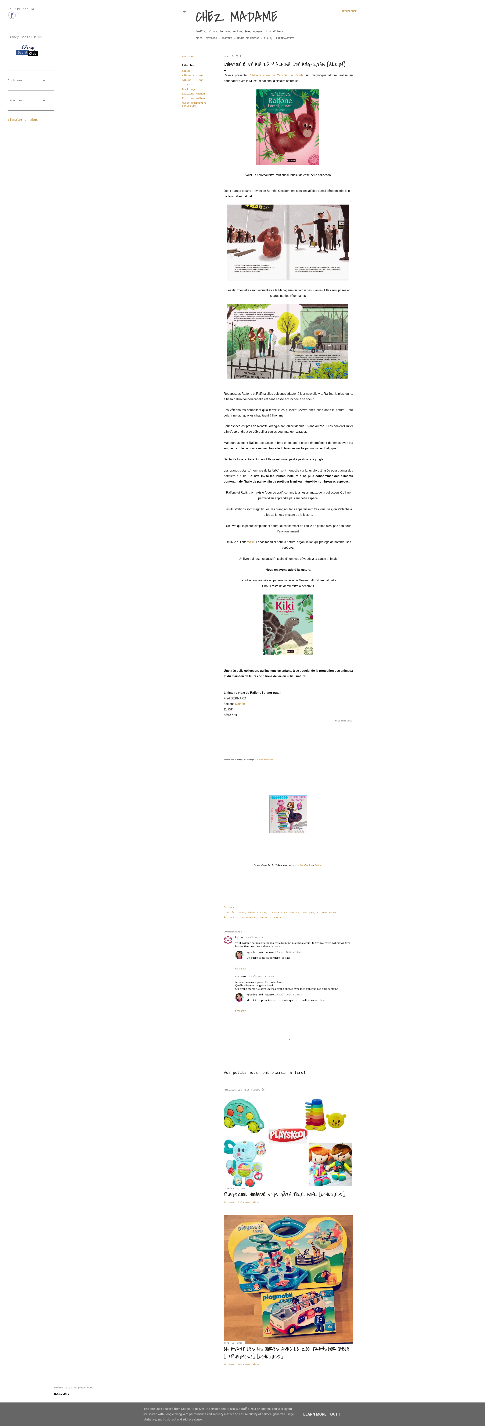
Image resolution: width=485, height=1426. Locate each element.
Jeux (199, 38)
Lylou (239, 937)
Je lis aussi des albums (263, 760)
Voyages (211, 38)
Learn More (314, 1414)
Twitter (318, 865)
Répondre (240, 969)
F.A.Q (267, 38)
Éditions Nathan (193, 98)
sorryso (240, 976)
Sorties (226, 38)
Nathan (240, 704)
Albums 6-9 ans (192, 80)
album (186, 70)
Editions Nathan (193, 93)
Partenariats (285, 38)
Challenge (189, 89)
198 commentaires (248, 1202)
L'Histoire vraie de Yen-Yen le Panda (276, 75)
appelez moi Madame (260, 952)
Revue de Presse (248, 38)
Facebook (305, 865)
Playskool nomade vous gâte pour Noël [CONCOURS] (284, 1194)
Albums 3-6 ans (192, 75)
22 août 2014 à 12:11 (257, 937)
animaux (187, 84)
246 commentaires (248, 1364)
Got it (336, 1414)
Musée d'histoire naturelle (194, 104)
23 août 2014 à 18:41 (288, 952)
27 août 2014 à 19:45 (288, 995)
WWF (250, 542)
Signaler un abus (23, 120)
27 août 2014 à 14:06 (260, 976)
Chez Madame (236, 17)
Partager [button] (188, 56)
